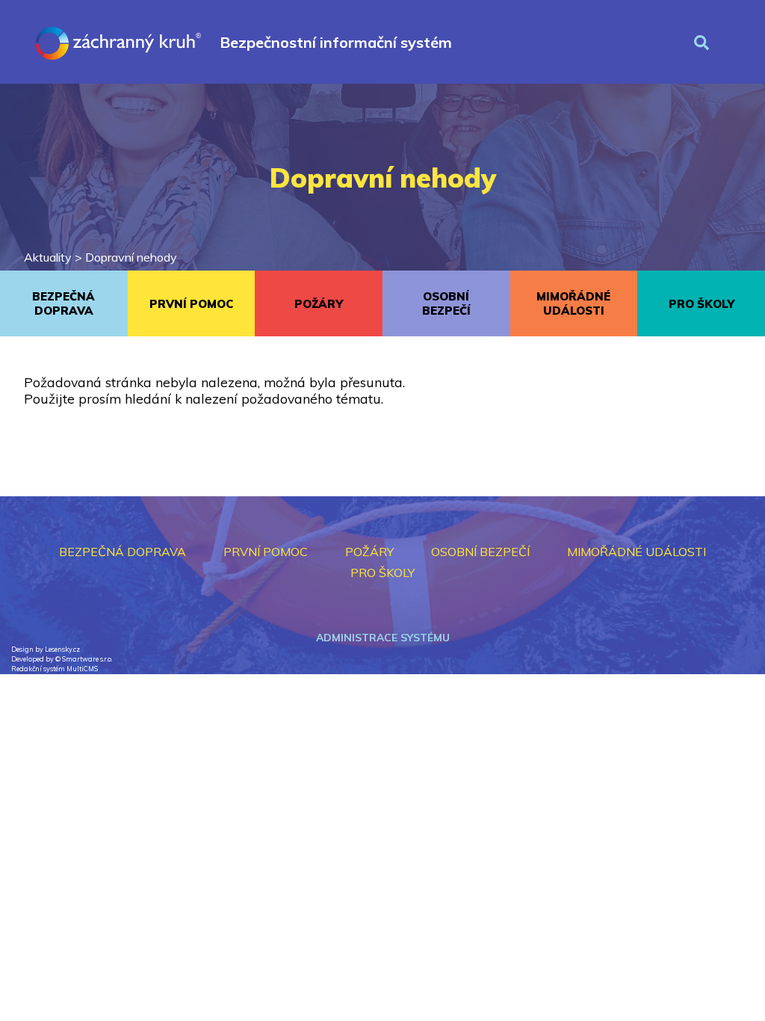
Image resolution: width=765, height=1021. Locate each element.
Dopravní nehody (131, 257)
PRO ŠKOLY (701, 304)
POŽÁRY (318, 304)
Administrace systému (383, 637)
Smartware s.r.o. (87, 659)
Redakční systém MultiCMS (54, 668)
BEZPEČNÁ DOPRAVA (63, 303)
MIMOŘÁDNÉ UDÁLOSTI (573, 303)
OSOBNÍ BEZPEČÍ (446, 303)
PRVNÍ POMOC (191, 304)
